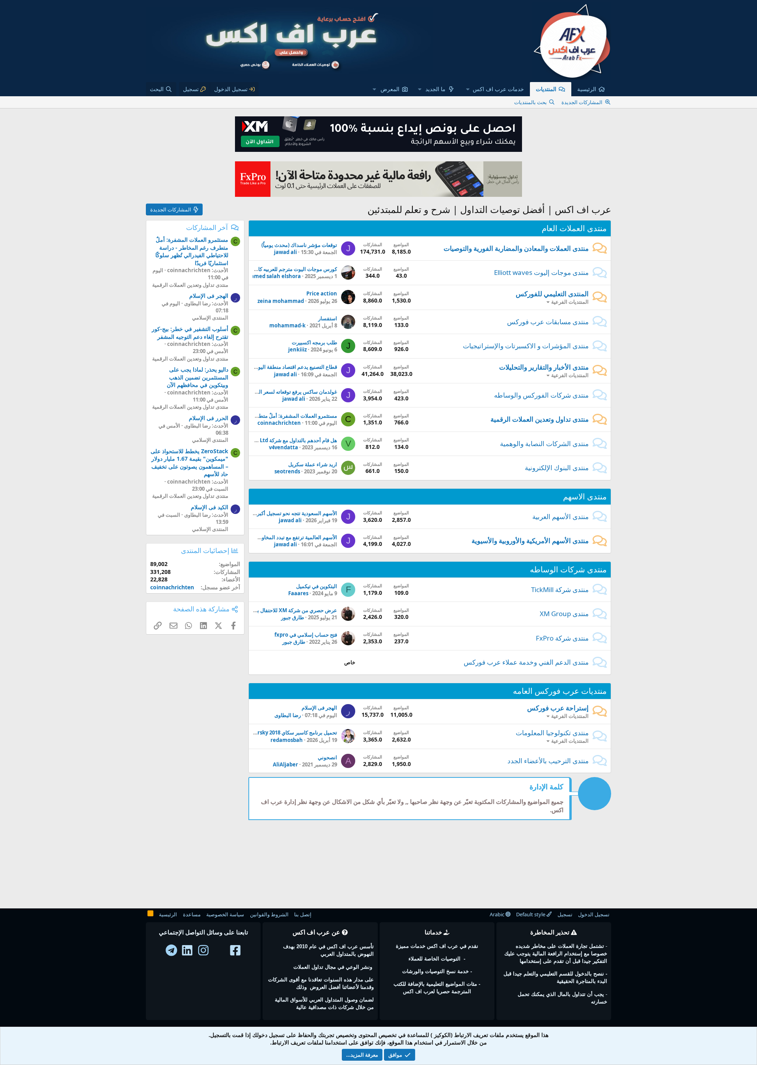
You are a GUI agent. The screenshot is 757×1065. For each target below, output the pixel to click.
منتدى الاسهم (585, 496)
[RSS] (150, 914)
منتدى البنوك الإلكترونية (557, 467)
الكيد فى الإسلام (209, 507)
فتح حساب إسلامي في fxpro (305, 634)
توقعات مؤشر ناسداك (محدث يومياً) (299, 244)
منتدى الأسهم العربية (560, 516)
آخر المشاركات (207, 227)
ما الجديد (435, 89)
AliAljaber (285, 764)
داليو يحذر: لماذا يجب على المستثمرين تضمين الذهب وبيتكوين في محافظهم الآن (197, 377)
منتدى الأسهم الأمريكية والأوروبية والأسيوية (530, 540)
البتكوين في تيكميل (316, 586)
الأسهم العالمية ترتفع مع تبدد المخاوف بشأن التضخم (282, 537)
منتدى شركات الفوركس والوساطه (541, 395)
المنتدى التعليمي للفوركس (552, 293)
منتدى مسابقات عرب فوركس (548, 321)
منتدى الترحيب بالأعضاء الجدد (548, 760)
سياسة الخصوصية (225, 914)
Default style (531, 914)
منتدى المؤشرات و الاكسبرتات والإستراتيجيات (526, 345)
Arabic (497, 914)
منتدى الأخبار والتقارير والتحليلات (544, 367)
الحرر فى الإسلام (208, 418)
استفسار (327, 318)
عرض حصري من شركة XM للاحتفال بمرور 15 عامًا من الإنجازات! (268, 610)
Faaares (298, 593)
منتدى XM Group (564, 613)
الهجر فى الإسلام (319, 707)
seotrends (287, 471)
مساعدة (192, 914)
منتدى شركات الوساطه (568, 569)
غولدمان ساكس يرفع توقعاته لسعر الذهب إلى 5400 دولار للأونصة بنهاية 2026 (256, 391)
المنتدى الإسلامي (210, 317)
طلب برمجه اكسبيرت (314, 342)
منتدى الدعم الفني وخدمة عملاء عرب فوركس (526, 662)
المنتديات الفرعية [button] (570, 301)
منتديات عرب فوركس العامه (560, 691)
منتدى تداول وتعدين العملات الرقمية (539, 419)
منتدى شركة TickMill (560, 589)
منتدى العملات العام (574, 228)
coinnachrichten (279, 422)
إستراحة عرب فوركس (558, 707)
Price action (321, 293)
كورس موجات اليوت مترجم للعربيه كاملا (294, 269)
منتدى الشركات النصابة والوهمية (544, 443)
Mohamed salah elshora (270, 276)
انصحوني (327, 757)
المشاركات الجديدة (581, 102)
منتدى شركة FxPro (562, 638)
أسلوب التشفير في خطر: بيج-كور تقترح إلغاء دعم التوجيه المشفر (190, 332)
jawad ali (285, 252)
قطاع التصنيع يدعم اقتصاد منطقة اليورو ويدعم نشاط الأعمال (272, 366)
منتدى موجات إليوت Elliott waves (541, 272)
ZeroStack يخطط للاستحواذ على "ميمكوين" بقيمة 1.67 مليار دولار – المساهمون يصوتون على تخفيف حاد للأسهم (189, 462)
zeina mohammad (280, 301)
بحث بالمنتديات (530, 102)
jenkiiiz (297, 349)
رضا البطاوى (287, 715)
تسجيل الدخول (594, 914)
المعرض (389, 89)
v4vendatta (283, 447)
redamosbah (286, 740)
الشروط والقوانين (269, 914)
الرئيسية (586, 89)
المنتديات (546, 89)
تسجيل (564, 914)
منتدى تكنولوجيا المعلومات (552, 732)
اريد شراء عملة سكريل (312, 464)
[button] (495, 89)
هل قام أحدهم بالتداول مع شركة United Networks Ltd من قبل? (266, 440)
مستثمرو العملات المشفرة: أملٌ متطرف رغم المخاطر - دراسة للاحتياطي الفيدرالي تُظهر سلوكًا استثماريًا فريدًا (191, 251)
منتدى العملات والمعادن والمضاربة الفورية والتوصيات (516, 248)
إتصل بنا (302, 914)
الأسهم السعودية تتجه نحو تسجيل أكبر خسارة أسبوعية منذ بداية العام (264, 513)
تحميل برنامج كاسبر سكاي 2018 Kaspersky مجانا (283, 732)
